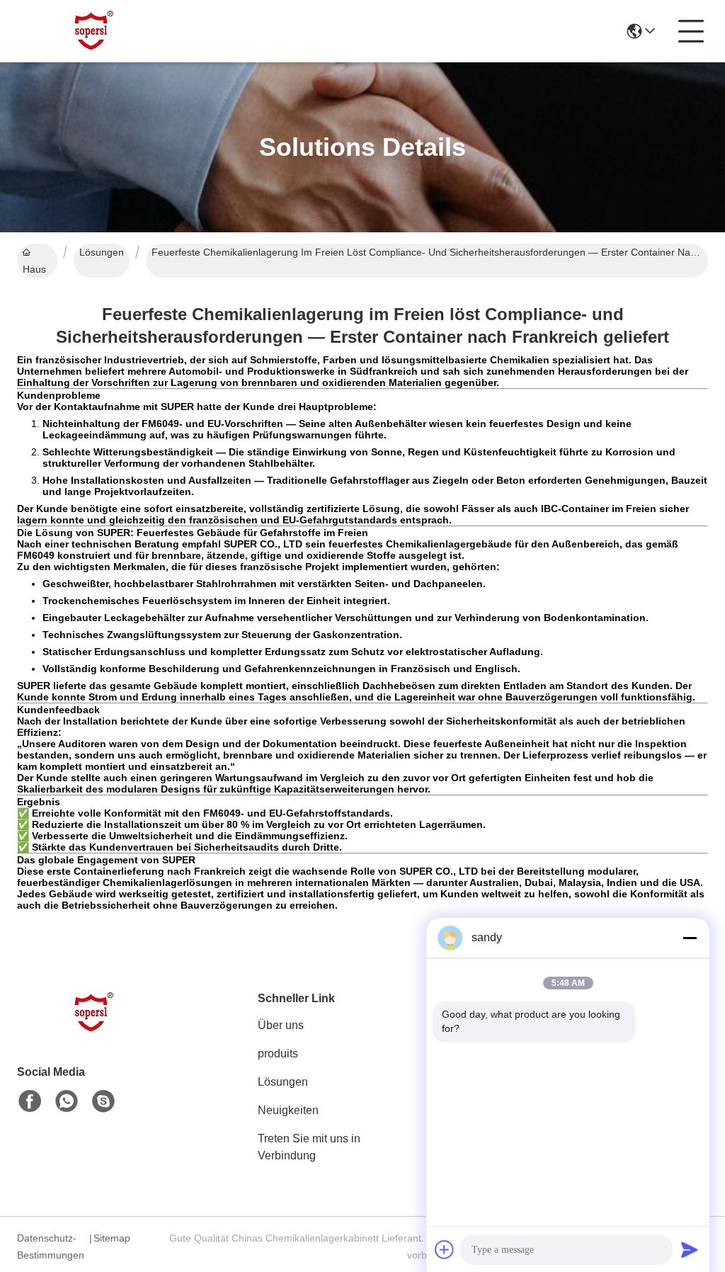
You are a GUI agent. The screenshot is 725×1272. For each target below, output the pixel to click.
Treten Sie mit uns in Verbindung (309, 1147)
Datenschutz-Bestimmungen (50, 1246)
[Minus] (689, 937)
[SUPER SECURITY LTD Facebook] (29, 1101)
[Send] (689, 1249)
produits (278, 1053)
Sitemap (111, 1238)
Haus (34, 269)
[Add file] (445, 1249)
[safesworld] (103, 1101)
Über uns (281, 1025)
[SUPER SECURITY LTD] (95, 31)
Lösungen (101, 252)
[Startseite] (95, 1030)
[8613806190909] (66, 1101)
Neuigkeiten (288, 1110)
